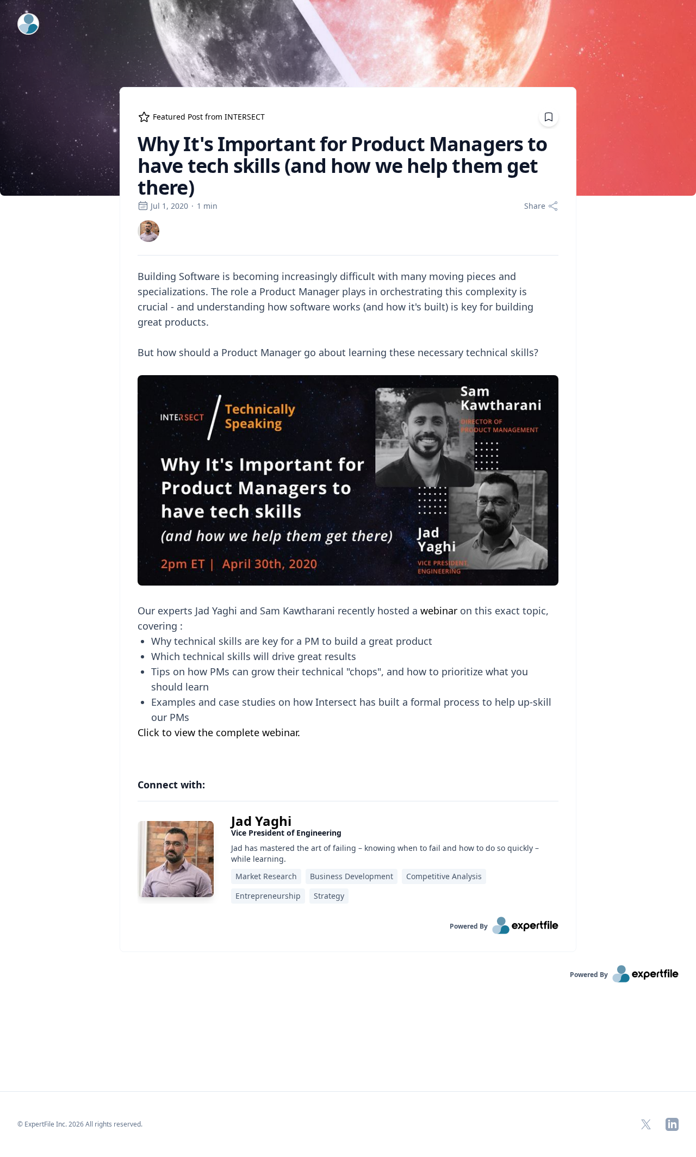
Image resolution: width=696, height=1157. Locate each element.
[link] (148, 231)
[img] (148, 231)
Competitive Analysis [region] (444, 876)
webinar (438, 610)
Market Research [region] (266, 876)
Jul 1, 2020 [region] (169, 206)
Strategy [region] (329, 896)
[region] (348, 512)
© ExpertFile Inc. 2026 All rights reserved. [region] (79, 1124)
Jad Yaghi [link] (261, 821)
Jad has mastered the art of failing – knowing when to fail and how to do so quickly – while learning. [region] (385, 853)
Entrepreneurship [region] (268, 896)
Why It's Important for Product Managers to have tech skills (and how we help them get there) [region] (342, 165)
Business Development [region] (351, 876)
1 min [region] (207, 206)
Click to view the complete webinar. (219, 732)
